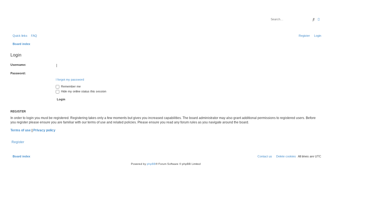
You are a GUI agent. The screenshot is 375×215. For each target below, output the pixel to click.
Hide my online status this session (83, 91)
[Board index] (37, 18)
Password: (18, 73)
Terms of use (20, 130)
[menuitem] (33, 35)
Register (18, 142)
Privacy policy (44, 130)
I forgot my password (70, 79)
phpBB (151, 163)
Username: (18, 64)
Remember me (70, 86)
